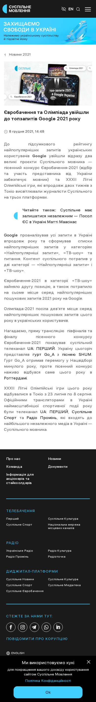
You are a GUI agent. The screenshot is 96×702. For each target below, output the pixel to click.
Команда (14, 466)
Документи (58, 466)
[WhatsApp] (46, 627)
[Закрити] (88, 663)
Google (11, 235)
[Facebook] (11, 627)
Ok (48, 692)
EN (70, 9)
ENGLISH (17, 653)
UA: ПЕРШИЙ (41, 348)
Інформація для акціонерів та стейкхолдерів (20, 478)
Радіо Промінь (42, 418)
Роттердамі (15, 378)
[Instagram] (22, 627)
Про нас (13, 458)
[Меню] (88, 9)
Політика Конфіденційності (48, 680)
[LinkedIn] (58, 627)
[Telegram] (34, 627)
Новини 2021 (20, 54)
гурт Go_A (43, 354)
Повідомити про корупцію (37, 638)
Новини (54, 458)
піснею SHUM (76, 354)
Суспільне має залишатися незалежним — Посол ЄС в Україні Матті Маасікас (57, 216)
